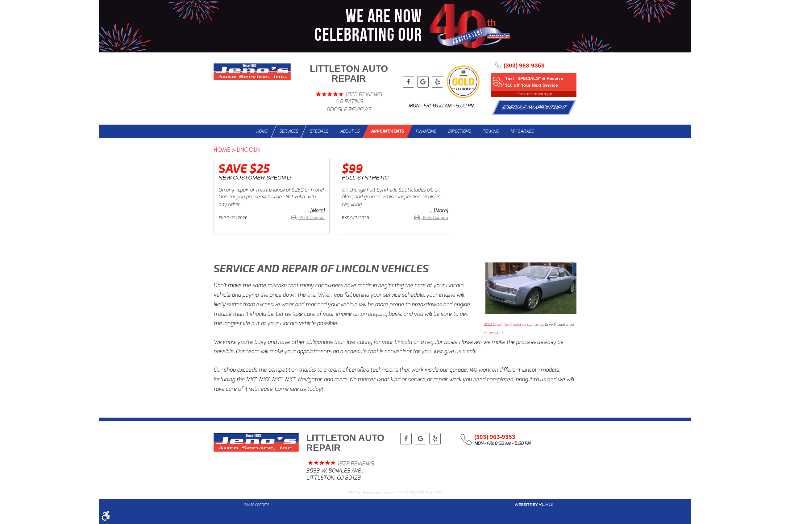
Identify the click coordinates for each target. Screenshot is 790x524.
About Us (350, 131)
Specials (319, 131)
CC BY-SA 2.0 (494, 333)
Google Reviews (348, 109)
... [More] (315, 210)
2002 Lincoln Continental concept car (511, 324)
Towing (491, 131)
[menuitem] (261, 131)
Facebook (408, 82)
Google (423, 82)
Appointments (387, 131)
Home (262, 131)
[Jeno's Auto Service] (252, 71)
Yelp (437, 82)
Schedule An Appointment (534, 107)
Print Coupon (311, 217)
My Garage (522, 131)
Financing (426, 131)
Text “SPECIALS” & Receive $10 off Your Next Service (534, 82)
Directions (459, 131)
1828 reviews (363, 94)
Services (288, 131)
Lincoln (248, 149)
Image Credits (256, 505)
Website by (534, 504)
